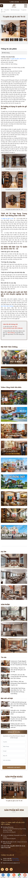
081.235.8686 (16, 860)
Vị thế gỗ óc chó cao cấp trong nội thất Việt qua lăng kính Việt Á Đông (19, 676)
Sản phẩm (6, 9)
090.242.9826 (15, 858)
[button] (4, 29)
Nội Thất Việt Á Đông (7, 306)
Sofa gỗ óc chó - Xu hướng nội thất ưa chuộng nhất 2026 (18, 712)
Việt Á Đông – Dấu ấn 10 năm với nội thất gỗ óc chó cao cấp (18, 669)
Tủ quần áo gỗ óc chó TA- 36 (14, 794)
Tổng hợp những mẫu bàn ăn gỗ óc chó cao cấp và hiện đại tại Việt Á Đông (19, 718)
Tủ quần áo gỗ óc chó (7, 218)
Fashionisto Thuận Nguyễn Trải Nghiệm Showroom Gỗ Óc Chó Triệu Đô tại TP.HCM (19, 662)
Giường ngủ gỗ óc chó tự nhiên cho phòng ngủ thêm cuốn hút (18, 725)
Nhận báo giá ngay (13, 767)
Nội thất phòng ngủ (15, 9)
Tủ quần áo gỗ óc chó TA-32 (18, 58)
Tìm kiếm (24, 2)
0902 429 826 (15, 2)
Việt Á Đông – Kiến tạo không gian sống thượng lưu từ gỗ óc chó (19, 683)
